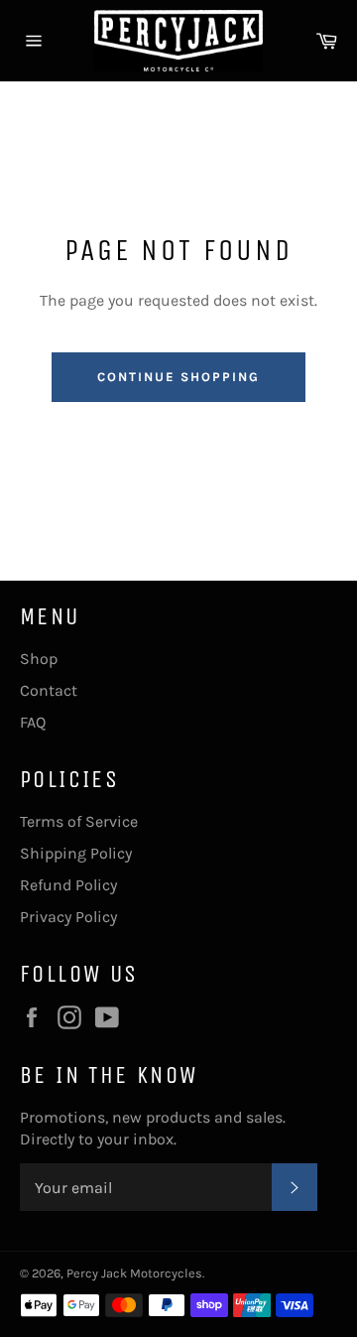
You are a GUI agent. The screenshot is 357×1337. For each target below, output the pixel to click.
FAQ (33, 722)
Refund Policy (68, 884)
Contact (48, 690)
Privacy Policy (68, 916)
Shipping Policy (76, 853)
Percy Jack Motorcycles (134, 1273)
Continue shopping (178, 376)
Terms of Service (79, 821)
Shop (39, 658)
